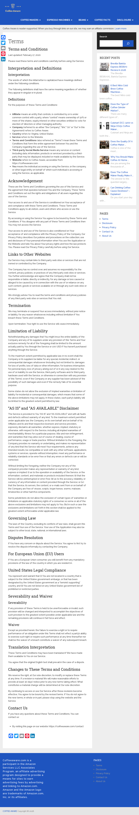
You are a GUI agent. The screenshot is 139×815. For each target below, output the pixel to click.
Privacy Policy (109, 227)
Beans (82, 20)
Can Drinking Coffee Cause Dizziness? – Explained (120, 190)
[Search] (128, 43)
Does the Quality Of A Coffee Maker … (121, 143)
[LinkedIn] (3, 59)
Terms (105, 219)
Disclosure (124, 20)
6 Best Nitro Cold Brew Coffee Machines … (119, 88)
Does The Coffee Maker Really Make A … (121, 174)
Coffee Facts (102, 20)
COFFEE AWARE (10, 811)
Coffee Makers (29, 20)
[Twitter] (3, 42)
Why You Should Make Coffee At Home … (121, 158)
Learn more (121, 28)
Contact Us (107, 231)
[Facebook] (3, 37)
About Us (106, 236)
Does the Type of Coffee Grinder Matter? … (119, 107)
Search (103, 36)
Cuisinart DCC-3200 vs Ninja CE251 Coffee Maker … (121, 126)
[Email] (3, 48)
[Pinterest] (3, 53)
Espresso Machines (58, 20)
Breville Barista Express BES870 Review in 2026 (118, 66)
